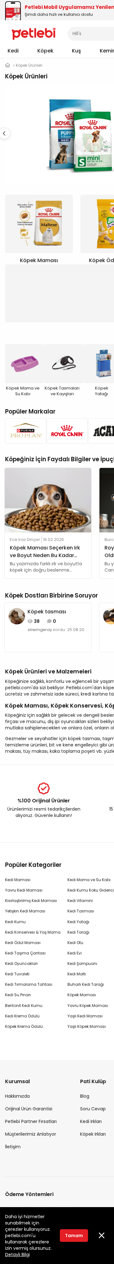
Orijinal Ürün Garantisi (28, 1109)
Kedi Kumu (15, 921)
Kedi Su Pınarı (18, 994)
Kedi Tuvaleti (17, 974)
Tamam (74, 1235)
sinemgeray (40, 630)
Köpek (45, 50)
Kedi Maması (17, 879)
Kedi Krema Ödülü (22, 1016)
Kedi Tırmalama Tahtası (28, 984)
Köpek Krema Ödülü (24, 1026)
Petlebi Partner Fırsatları (31, 1121)
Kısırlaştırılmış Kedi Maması (31, 900)
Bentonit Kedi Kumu (23, 1005)
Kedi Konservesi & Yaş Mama (32, 932)
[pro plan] (24, 431)
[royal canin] (65, 431)
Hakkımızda (17, 1096)
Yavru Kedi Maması (23, 890)
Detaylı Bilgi (17, 1254)
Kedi (13, 50)
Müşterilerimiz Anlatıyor (30, 1134)
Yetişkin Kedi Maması (25, 911)
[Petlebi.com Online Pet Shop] (33, 33)
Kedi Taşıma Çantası (25, 953)
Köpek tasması (47, 611)
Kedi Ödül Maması (23, 942)
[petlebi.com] (7, 65)
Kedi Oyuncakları (21, 963)
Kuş (76, 50)
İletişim (13, 1147)
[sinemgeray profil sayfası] (17, 616)
